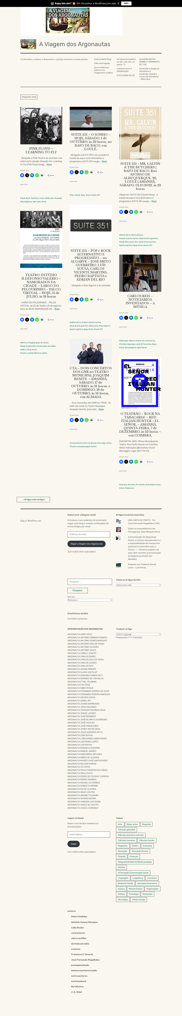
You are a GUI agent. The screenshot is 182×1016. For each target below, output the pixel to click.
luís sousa (130, 242)
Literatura (152, 878)
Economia (147, 846)
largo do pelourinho (28, 346)
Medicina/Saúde (125, 883)
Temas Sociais (138, 899)
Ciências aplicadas (126, 829)
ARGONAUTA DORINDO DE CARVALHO (85, 678)
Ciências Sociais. (147, 840)
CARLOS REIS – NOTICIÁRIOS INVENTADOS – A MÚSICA (140, 301)
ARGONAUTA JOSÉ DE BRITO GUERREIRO (87, 719)
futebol (123, 344)
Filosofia (121, 856)
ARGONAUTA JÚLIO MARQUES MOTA (85, 732)
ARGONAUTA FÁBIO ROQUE (80, 688)
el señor (132, 485)
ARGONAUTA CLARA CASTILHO (82, 672)
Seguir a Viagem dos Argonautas (87, 544)
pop (83, 195)
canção (59, 198)
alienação (124, 341)
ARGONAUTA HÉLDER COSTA (81, 697)
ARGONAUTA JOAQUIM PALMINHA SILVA (86, 710)
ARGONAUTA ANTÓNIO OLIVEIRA (83, 647)
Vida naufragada (102, 63)
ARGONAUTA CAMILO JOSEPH (81, 653)
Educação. (123, 851)
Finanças (134, 856)
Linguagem (123, 878)
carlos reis (141, 341)
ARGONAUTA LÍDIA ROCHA (80, 735)
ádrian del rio (125, 235)
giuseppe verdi (134, 344)
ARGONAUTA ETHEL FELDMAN (81, 681)
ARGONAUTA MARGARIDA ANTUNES (84, 754)
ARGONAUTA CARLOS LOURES (82, 662)
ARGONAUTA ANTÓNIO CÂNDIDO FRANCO (87, 637)
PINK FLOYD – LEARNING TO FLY (41, 150)
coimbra (123, 485)
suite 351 (96, 195)
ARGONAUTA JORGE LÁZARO (81, 713)
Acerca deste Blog (102, 59)
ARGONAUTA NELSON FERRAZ (81, 763)
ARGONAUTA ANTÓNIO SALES (81, 650)
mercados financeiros (147, 883)
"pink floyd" (25, 198)
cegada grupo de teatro (38, 343)
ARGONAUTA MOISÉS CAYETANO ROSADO (87, 760)
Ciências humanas (126, 840)
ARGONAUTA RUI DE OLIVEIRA (81, 789)
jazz (154, 344)
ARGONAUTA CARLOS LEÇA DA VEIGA (85, 659)
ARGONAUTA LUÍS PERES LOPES (82, 741)
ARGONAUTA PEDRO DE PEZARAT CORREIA (88, 776)
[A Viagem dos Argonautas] (91, 21)
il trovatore (146, 344)
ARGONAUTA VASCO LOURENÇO (82, 808)
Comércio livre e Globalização (124, 69)
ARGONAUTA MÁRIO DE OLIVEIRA (83, 757)
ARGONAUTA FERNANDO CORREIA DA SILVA (88, 691)
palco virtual (26, 350)
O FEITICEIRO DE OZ (126, 75)
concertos (151, 341)
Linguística (138, 878)
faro (72, 195)
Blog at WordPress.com (30, 521)
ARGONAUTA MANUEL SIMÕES (81, 751)
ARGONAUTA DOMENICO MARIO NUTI (85, 675)
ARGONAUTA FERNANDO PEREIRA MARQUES (88, 694)
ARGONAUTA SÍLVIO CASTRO (81, 792)
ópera (132, 341)
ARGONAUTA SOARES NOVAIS (81, 798)
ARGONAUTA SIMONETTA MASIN (82, 795)
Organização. (152, 889)
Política (121, 894)
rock (44, 202)
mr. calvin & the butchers (146, 242)
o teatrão (141, 485)
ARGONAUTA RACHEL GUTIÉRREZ (83, 782)
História (121, 867)
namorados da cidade (46, 346)
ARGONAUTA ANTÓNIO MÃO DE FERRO (85, 644)
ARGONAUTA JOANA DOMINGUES (83, 703)
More (49, 164)
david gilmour (26, 202)
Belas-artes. (132, 824)
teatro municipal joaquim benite (84, 446)
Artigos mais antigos (34, 499)
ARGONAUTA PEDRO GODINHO (82, 779)
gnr (104, 443)
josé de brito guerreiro (149, 238)
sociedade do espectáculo (136, 348)
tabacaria (130, 488)
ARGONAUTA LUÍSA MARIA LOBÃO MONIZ (87, 738)
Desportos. (123, 846)
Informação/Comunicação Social (133, 873)
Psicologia (133, 894)
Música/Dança (135, 889)
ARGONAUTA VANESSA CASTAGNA (84, 801)
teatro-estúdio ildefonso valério (34, 353)
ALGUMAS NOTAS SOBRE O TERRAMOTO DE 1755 (149, 62)
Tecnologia (123, 899)
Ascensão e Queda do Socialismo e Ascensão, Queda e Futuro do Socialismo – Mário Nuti (149, 73)
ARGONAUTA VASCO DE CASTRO (83, 804)
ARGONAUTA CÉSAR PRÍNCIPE (81, 669)
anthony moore (38, 198)
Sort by (71, 597)
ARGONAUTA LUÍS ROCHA (79, 745)
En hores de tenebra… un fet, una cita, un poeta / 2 (127, 62)
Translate (137, 637)
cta (100, 443)
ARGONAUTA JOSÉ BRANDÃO (81, 716)
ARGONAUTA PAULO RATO (80, 773)
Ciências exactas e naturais (131, 835)
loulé (78, 195)
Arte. (120, 824)
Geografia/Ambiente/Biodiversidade (135, 862)
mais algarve (105, 326)
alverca (24, 343)
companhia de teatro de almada (84, 443)
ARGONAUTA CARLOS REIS (80, 666)
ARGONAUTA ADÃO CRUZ (79, 634)
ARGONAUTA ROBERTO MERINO (82, 786)
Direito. (135, 846)
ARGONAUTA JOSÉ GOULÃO (80, 722)
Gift (126, 3)
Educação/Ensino (140, 851)
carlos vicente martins (129, 238)
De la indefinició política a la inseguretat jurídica (103, 70)
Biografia (146, 824)
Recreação (147, 894)
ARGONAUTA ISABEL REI (79, 700)
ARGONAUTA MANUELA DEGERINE (83, 748)
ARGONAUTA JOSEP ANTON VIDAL (84, 729)
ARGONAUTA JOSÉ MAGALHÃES (82, 726)
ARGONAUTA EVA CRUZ (78, 685)
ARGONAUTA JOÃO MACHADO (81, 707)
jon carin (37, 202)
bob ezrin (50, 198)
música (121, 889)
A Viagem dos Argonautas (74, 44)
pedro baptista (126, 245)
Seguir (74, 844)
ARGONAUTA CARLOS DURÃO (81, 656)
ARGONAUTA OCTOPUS (78, 767)
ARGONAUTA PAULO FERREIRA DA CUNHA (87, 770)
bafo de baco (137, 235)
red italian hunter (154, 485)
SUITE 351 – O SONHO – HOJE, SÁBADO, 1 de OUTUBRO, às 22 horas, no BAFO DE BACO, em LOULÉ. (91, 142)
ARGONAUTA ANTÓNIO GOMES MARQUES (87, 640)
